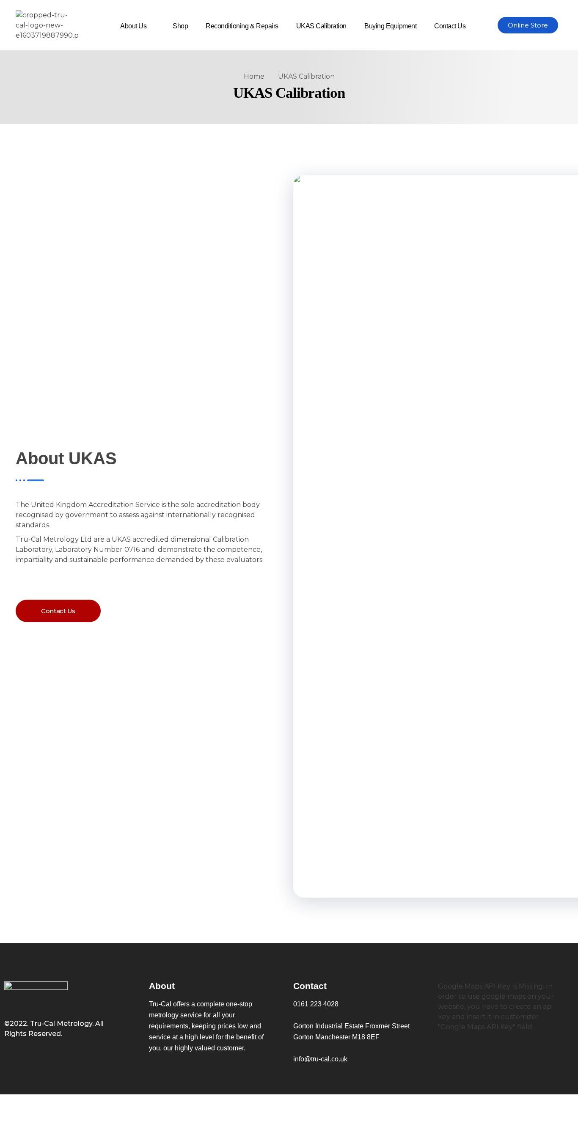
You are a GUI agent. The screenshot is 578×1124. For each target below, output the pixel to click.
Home (254, 76)
